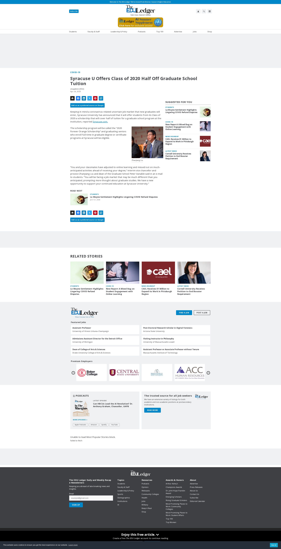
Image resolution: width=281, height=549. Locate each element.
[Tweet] (89, 98)
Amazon (94, 425)
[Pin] (95, 98)
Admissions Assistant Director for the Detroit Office (97, 338)
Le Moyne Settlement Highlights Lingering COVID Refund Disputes (124, 197)
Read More (152, 410)
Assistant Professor (81, 328)
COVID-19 (75, 72)
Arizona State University (154, 331)
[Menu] (209, 11)
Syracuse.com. (100, 121)
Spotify (104, 425)
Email (71, 494)
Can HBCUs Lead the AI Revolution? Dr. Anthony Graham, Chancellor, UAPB (113, 405)
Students (94, 194)
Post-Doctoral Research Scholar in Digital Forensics (167, 328)
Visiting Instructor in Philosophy (158, 338)
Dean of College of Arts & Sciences (88, 349)
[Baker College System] (157, 372)
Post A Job (202, 312)
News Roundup (172, 136)
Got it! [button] (273, 545)
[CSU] (91, 372)
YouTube (114, 425)
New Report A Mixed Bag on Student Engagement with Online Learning (178, 127)
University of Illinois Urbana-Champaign (90, 331)
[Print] (72, 98)
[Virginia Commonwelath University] (124, 372)
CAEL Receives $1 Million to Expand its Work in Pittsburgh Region (179, 141)
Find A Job (184, 312)
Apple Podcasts (80, 425)
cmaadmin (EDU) (77, 89)
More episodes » (80, 420)
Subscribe (74, 11)
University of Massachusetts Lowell (159, 342)
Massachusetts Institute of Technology (160, 352)
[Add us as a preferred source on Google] (101, 98)
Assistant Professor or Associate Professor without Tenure (171, 349)
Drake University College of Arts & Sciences (91, 352)
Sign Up (76, 505)
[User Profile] (198, 11)
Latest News (171, 151)
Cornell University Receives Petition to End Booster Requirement (178, 156)
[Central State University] (189, 372)
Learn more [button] (73, 545)
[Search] (204, 11)
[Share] (78, 98)
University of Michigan (82, 342)
